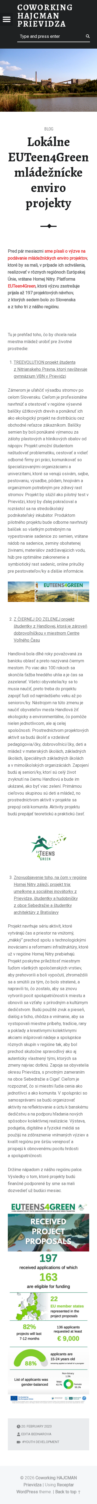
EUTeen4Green (22, 286)
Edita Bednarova (36, 1434)
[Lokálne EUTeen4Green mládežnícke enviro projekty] (48, 52)
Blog (48, 129)
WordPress (27, 1491)
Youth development (41, 1442)
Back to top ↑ (68, 1491)
